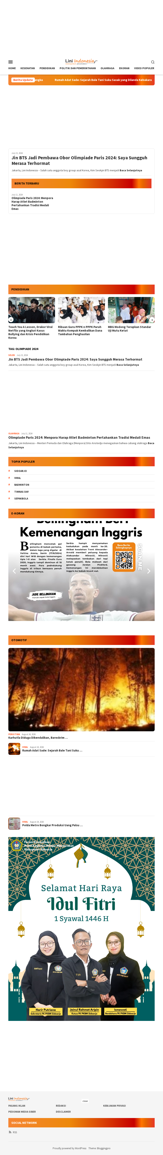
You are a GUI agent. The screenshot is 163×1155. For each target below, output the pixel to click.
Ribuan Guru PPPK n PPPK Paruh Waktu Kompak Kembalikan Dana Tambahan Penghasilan (30, 330)
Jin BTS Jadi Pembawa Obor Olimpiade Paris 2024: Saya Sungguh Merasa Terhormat (79, 160)
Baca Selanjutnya (131, 170)
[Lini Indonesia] (82, 61)
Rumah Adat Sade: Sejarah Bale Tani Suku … (52, 750)
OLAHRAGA (13, 433)
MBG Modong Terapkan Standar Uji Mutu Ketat (79, 328)
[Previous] (14, 571)
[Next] (148, 571)
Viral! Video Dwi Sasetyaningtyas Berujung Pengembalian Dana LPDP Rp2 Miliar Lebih (130, 330)
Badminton (21, 484)
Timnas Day (21, 491)
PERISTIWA (14, 734)
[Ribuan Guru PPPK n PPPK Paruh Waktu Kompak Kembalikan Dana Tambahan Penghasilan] (31, 310)
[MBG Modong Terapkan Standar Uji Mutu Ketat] (81, 310)
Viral (17, 478)
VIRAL (25, 747)
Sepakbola (21, 498)
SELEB (11, 355)
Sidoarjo (20, 471)
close (85, 1100)
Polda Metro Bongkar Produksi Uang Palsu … (52, 825)
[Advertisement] (81, 28)
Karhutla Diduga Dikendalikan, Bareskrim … (38, 737)
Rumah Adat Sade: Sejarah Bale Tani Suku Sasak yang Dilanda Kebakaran (65, 80)
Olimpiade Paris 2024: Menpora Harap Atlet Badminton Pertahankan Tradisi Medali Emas (32, 203)
